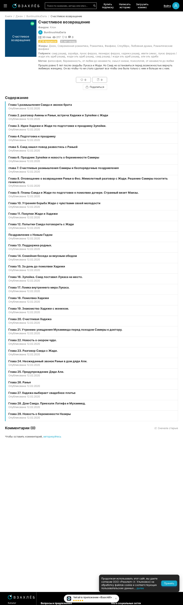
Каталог (12, 603)
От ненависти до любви (160, 60)
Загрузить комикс (142, 6)
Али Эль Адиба (149, 56)
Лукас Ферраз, (88, 53)
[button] (115, 598)
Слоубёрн (123, 45)
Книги (8, 16)
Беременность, (72, 60)
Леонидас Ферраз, (109, 53)
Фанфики (110, 45)
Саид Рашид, (59, 53)
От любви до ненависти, (96, 60)
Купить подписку (108, 6)
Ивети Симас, (149, 53)
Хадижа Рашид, (130, 53)
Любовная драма (141, 45)
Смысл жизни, (120, 60)
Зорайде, (73, 53)
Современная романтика (73, 45)
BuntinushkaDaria (36, 16)
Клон (53, 27)
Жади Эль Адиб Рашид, (81, 56)
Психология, (137, 60)
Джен (19, 16)
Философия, (55, 60)
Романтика (96, 45)
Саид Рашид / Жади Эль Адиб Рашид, (117, 56)
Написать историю (125, 6)
